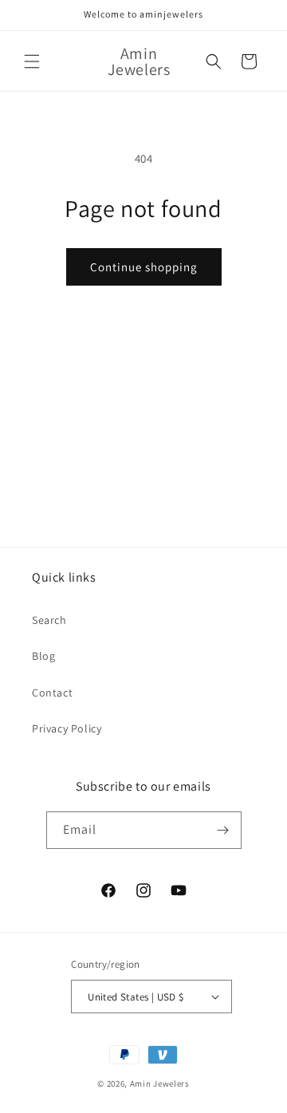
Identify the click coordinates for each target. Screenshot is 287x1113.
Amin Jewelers (160, 1083)
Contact (52, 692)
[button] (31, 61)
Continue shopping (144, 266)
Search (49, 620)
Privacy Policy (66, 728)
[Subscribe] (223, 830)
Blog (43, 656)
